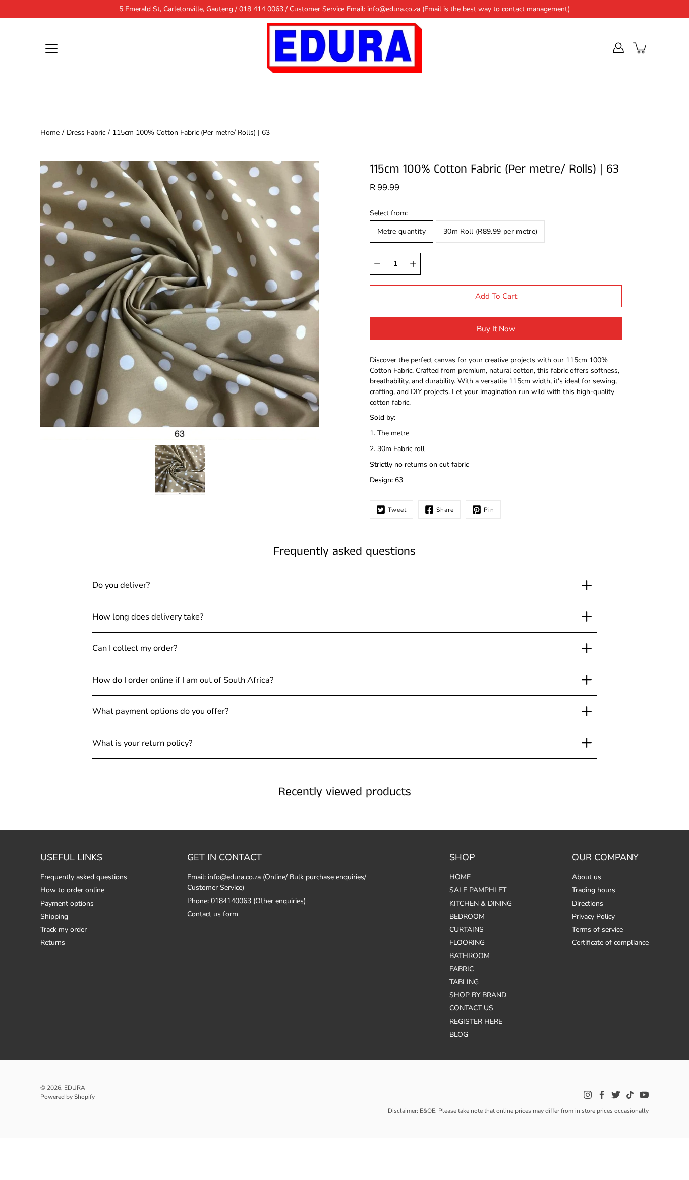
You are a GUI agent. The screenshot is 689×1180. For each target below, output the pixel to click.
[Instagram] (587, 1095)
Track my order (63, 929)
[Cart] (641, 48)
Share (445, 509)
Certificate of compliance (610, 942)
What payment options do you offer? (160, 711)
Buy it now (496, 328)
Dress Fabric (86, 132)
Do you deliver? (121, 585)
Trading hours (593, 890)
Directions (587, 903)
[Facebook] (601, 1095)
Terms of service (597, 929)
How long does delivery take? (147, 617)
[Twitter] (615, 1095)
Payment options (67, 903)
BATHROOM (469, 956)
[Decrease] (377, 264)
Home (50, 132)
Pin (489, 509)
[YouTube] (644, 1095)
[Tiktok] (630, 1095)
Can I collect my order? (134, 648)
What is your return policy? (142, 743)
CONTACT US (471, 1008)
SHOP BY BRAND (477, 995)
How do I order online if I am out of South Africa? (182, 680)
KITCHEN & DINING (480, 903)
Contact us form (212, 914)
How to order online (72, 890)
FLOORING (467, 942)
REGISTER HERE (475, 1021)
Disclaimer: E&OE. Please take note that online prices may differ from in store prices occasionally (518, 1111)
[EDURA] (344, 48)
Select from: (389, 213)
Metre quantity (401, 231)
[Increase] (413, 264)
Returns (52, 942)
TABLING (464, 982)
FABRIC (461, 969)
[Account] (618, 48)
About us (586, 877)
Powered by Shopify (67, 1097)
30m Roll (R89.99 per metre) (490, 231)
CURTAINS (466, 929)
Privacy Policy (593, 916)
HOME (460, 877)
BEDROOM (467, 916)
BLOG (458, 1034)
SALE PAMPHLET (477, 890)
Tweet (397, 509)
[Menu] (51, 48)
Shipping (54, 916)
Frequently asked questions (83, 877)
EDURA (74, 1088)
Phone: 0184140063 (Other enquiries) (246, 901)
